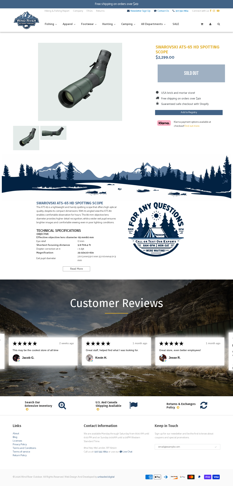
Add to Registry (189, 112)
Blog (15, 437)
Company (78, 11)
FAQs (89, 11)
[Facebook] (211, 11)
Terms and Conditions (24, 448)
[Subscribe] (215, 447)
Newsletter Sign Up (140, 11)
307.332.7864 (181, 11)
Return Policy (20, 455)
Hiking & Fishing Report (57, 11)
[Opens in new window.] (18, 360)
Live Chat (127, 452)
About (16, 434)
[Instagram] (214, 11)
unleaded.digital (105, 477)
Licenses (17, 441)
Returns (100, 11)
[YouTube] (218, 11)
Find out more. (192, 126)
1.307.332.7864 (101, 452)
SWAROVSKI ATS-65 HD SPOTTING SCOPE (187, 50)
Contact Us (163, 11)
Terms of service (21, 452)
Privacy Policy (20, 444)
